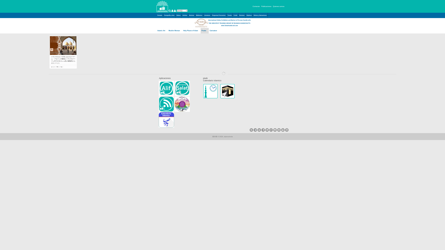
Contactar (256, 6)
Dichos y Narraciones (260, 15)
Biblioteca (199, 15)
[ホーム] (162, 6)
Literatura (207, 15)
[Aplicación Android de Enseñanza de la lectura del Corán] (166, 88)
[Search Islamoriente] (170, 11)
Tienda (229, 15)
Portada (159, 15)
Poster (204, 30)
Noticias (191, 15)
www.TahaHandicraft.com (229, 25)
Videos (178, 15)
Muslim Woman (174, 30)
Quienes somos (278, 6)
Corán (235, 15)
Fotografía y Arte (169, 15)
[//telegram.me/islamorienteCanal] (255, 130)
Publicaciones (266, 6)
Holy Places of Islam (191, 30)
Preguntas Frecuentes (219, 15)
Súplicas (249, 15)
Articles (185, 15)
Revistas (242, 15)
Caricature (213, 30)
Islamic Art (161, 30)
